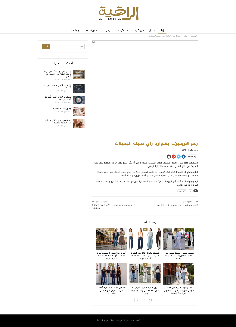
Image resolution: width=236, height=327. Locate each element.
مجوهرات (139, 30)
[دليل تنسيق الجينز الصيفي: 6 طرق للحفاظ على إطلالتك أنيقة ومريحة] (145, 274)
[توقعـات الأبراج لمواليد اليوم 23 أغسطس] (79, 88)
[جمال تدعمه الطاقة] (79, 111)
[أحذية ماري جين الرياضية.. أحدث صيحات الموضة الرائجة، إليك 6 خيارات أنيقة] (111, 239)
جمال (152, 30)
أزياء (162, 30)
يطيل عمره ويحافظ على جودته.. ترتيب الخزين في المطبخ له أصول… (56, 73)
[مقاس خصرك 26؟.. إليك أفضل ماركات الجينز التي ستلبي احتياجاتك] (111, 274)
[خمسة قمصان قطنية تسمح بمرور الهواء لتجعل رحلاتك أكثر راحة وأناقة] (178, 239)
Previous (93, 89)
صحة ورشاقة (93, 30)
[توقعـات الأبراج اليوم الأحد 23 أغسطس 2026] (79, 100)
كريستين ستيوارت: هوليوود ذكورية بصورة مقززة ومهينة (113, 206)
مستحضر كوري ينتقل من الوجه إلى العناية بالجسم (57, 121)
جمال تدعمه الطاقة (62, 108)
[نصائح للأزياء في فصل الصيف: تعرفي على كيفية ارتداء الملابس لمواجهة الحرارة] (178, 274)
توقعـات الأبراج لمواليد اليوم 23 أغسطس (57, 86)
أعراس (109, 30)
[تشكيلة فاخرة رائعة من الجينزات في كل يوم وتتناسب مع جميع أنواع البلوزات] (145, 239)
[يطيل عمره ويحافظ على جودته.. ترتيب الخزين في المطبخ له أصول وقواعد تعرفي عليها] (79, 74)
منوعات (77, 30)
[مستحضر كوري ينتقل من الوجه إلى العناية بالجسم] (79, 123)
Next (197, 89)
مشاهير (124, 30)
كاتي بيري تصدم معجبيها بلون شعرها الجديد (177, 205)
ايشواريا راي (182, 191)
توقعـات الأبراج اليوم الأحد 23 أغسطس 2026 (58, 98)
